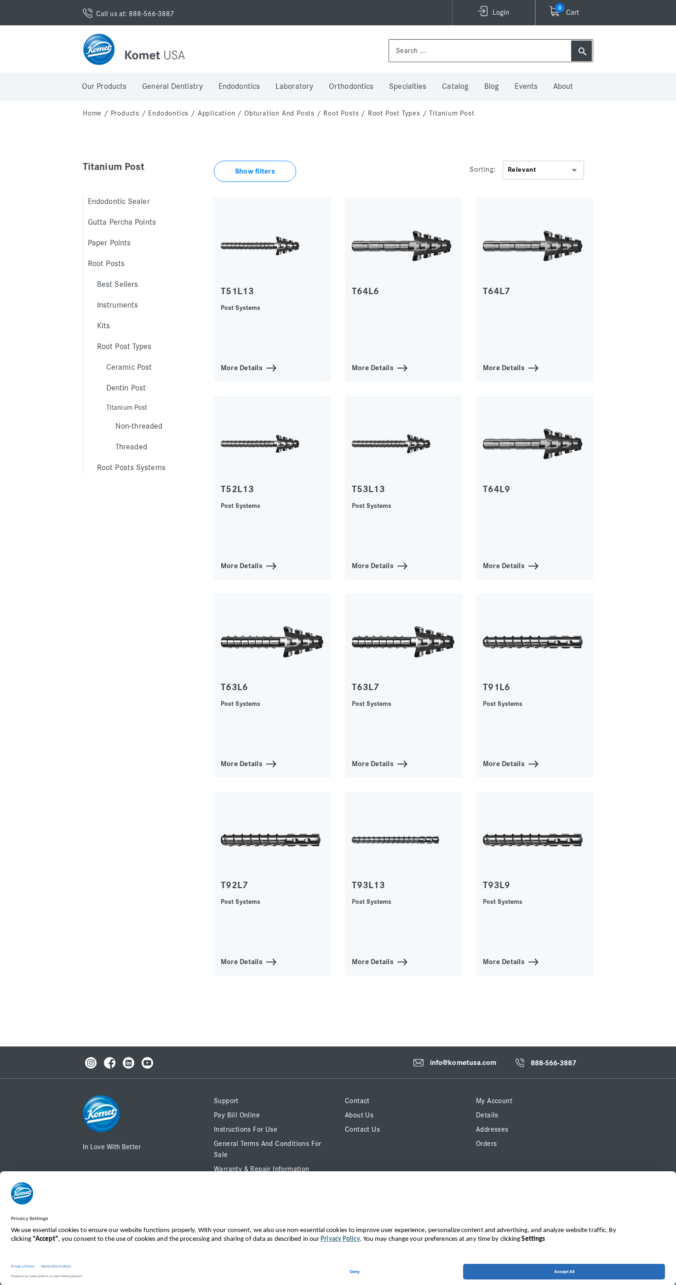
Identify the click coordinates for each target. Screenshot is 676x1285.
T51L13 (237, 291)
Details (487, 1115)
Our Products (104, 86)
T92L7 (234, 885)
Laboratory (294, 86)
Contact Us (362, 1129)
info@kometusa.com (463, 1062)
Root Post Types (394, 113)
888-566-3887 (553, 1063)
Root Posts (341, 113)
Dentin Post (126, 388)
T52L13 (237, 489)
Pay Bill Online (237, 1115)
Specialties (407, 86)
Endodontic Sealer (119, 202)
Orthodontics (351, 86)
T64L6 (365, 291)
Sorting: (483, 169)
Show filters (255, 171)
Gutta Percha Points (122, 222)
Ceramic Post (129, 367)
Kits (103, 326)
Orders (486, 1143)
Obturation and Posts (279, 113)
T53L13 (368, 489)
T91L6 (496, 687)
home (92, 113)
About (563, 86)
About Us (359, 1115)
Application (216, 113)
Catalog (455, 86)
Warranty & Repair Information (261, 1169)
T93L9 (496, 885)
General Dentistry (172, 86)
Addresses (492, 1129)
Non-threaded (138, 426)
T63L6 (234, 687)
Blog (491, 86)
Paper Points (109, 243)
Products (125, 113)
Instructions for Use (245, 1129)
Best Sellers (117, 284)
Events (526, 86)
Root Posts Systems (131, 468)
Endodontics (239, 86)
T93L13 (368, 885)
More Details (242, 367)
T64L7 (496, 291)
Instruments (117, 305)
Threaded (131, 447)
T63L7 (365, 687)
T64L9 (496, 489)
